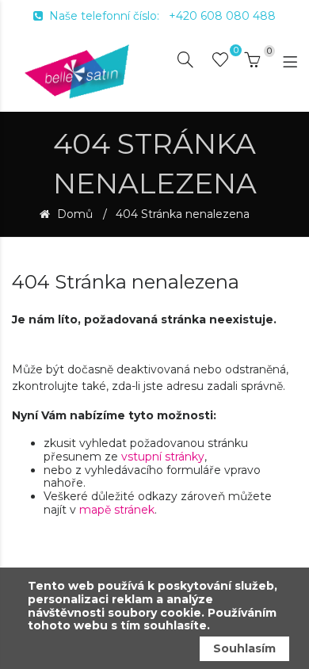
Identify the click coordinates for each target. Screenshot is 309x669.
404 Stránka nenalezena (183, 214)
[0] (220, 63)
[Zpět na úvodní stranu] (77, 70)
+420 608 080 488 (222, 16)
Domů (73, 214)
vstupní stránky (162, 456)
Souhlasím (244, 648)
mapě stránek (116, 510)
